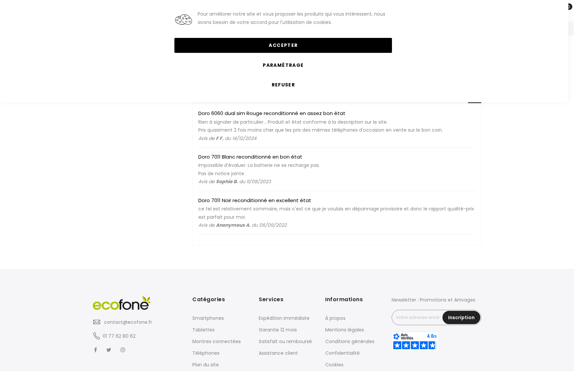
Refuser (283, 84)
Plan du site (205, 364)
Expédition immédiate (284, 318)
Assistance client (278, 353)
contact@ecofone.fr (127, 322)
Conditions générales (349, 341)
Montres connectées (216, 341)
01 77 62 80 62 (119, 336)
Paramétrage (283, 65)
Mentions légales (344, 329)
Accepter (283, 45)
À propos (335, 318)
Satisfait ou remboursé (285, 341)
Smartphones (208, 318)
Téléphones (206, 353)
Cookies (334, 364)
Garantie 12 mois (278, 329)
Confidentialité (342, 353)
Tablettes (203, 329)
